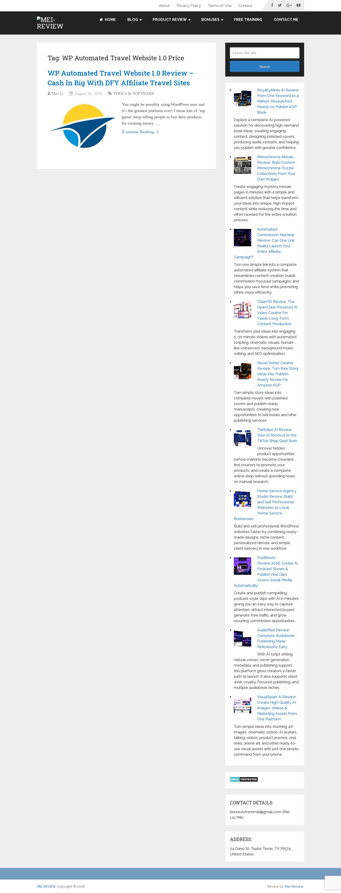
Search (265, 66)
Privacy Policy (189, 5)
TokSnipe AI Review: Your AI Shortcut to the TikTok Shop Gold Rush (277, 435)
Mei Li (57, 93)
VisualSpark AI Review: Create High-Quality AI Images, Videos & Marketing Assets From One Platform (277, 708)
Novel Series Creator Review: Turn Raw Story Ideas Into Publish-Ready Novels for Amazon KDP (277, 374)
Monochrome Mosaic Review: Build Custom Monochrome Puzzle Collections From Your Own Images (276, 168)
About (164, 5)
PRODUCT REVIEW (170, 19)
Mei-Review (294, 886)
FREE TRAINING (248, 19)
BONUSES (210, 19)
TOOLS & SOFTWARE (133, 93)
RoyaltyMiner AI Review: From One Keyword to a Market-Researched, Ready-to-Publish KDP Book (278, 101)
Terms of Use (220, 5)
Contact (245, 5)
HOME (110, 19)
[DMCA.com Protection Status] (244, 781)
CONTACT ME (286, 19)
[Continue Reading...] (140, 131)
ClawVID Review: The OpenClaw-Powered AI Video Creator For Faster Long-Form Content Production (277, 312)
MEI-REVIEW (46, 886)
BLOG (132, 19)
